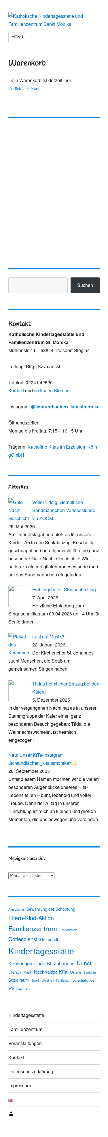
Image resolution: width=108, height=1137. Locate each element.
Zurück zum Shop (24, 89)
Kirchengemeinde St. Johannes (41, 963)
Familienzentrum (32, 928)
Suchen (85, 285)
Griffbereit (49, 939)
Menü (17, 37)
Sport (35, 980)
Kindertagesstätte (41, 951)
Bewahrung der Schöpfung (50, 909)
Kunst (84, 963)
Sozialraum (18, 980)
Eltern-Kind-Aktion (31, 918)
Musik (27, 972)
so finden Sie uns (51, 390)
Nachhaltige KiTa (50, 971)
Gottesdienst (22, 939)
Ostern (75, 972)
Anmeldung (16, 909)
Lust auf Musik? (48, 636)
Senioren (90, 972)
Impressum (19, 1085)
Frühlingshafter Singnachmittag (64, 589)
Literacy (14, 972)
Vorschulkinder (84, 980)
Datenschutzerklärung (30, 1071)
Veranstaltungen (25, 1043)
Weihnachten (19, 988)
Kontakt (16, 390)
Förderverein (68, 930)
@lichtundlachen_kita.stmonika (65, 406)
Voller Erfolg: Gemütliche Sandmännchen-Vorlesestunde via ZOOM (63, 510)
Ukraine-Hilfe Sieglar (55, 980)
